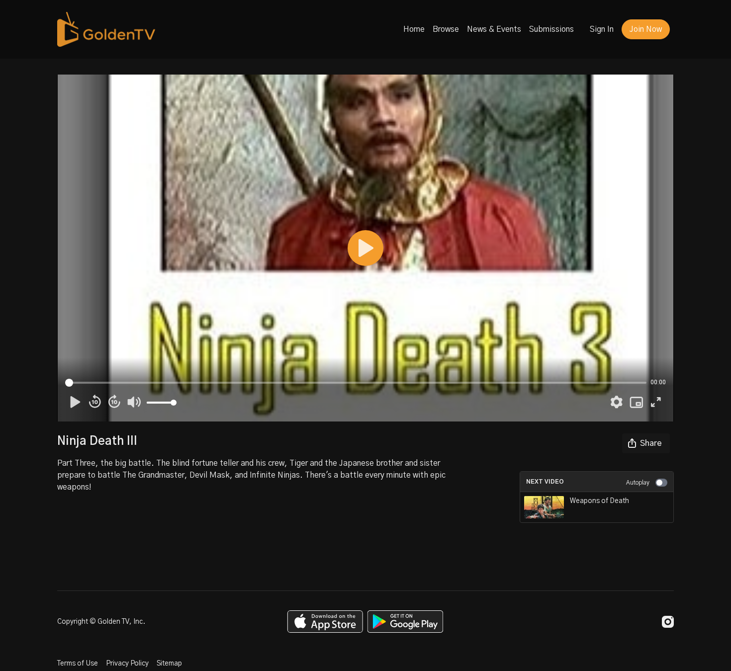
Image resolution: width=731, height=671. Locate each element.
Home (414, 29)
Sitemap (169, 663)
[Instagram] (668, 622)
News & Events (494, 29)
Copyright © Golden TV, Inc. (101, 621)
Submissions (551, 29)
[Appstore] (325, 621)
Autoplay (637, 483)
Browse (446, 29)
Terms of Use (77, 663)
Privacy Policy (127, 663)
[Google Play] (405, 621)
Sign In (602, 29)
